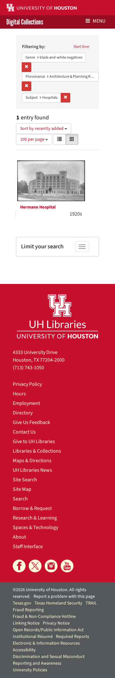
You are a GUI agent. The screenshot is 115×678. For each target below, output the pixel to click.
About (19, 536)
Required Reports (72, 636)
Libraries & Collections (37, 451)
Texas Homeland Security (58, 603)
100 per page (32, 139)
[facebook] (19, 566)
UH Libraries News (32, 470)
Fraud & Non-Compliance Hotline (44, 616)
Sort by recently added (42, 128)
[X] (35, 566)
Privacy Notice (56, 623)
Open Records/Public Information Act (48, 630)
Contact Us (24, 431)
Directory (23, 412)
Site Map (22, 489)
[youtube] (67, 566)
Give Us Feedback (31, 422)
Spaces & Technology (35, 527)
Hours (19, 393)
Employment (26, 403)
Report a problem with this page (64, 596)
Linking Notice (26, 623)
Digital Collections (24, 22)
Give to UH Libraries (34, 441)
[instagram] (51, 566)
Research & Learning (35, 517)
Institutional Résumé (33, 636)
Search (20, 498)
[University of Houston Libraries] (57, 316)
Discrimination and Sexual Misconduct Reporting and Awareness (49, 660)
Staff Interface (28, 546)
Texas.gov (22, 603)
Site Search (25, 479)
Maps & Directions (32, 460)
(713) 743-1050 (28, 367)
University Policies (30, 670)
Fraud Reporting (28, 610)
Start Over (81, 46)
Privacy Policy (27, 384)
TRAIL (91, 603)
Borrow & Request (32, 508)
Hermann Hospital (38, 207)
